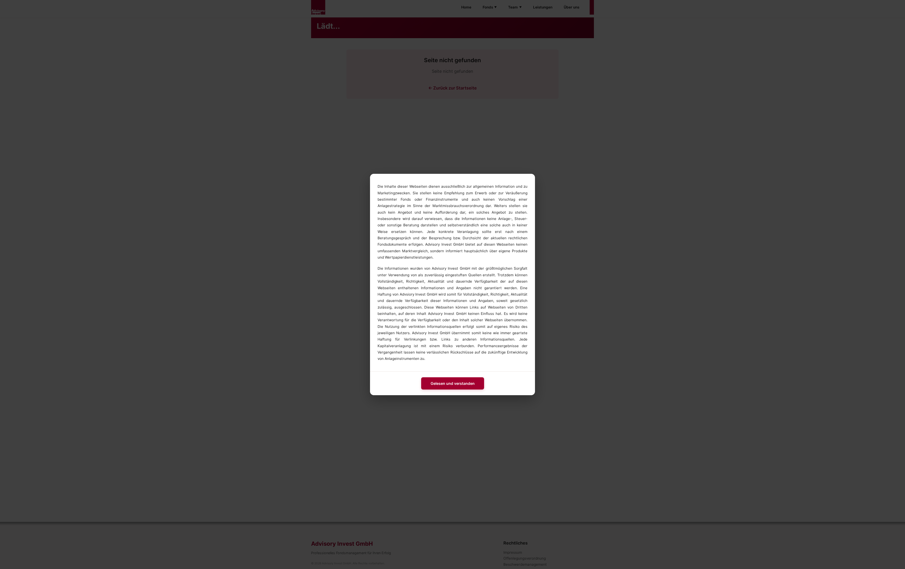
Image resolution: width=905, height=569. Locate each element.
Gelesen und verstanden (453, 383)
